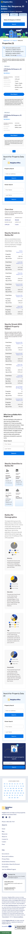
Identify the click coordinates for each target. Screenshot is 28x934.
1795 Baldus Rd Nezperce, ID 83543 (12, 70)
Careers (4, 841)
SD (9, 795)
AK (5, 784)
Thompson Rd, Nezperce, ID (19, 296)
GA (10, 786)
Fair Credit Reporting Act (12, 905)
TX (15, 795)
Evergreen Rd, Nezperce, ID (19, 399)
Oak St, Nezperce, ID (19, 251)
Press (3, 844)
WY (17, 797)
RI (4, 795)
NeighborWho (6, 40)
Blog (3, 831)
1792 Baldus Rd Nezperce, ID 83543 (12, 116)
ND (17, 790)
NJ (5, 793)
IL (18, 786)
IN (21, 786)
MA (11, 788)
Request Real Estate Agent (21, 927)
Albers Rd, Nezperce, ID (19, 307)
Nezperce (15, 40)
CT (20, 784)
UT (17, 795)
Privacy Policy (5, 859)
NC (14, 790)
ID (11, 40)
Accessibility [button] (5, 926)
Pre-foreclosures (23, 14)
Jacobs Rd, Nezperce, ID (19, 262)
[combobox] (14, 20)
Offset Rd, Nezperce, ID (19, 273)
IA (14, 786)
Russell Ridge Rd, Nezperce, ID (19, 388)
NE (19, 790)
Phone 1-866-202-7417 (8, 821)
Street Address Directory (8, 861)
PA (23, 793)
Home (3, 828)
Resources (4, 834)
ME (16, 788)
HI (12, 786)
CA (15, 784)
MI (19, 788)
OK (18, 793)
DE (5, 786)
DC (22, 784)
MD (14, 788)
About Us (4, 836)
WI (12, 797)
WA (10, 797)
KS (23, 786)
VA (20, 795)
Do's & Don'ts (5, 853)
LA (8, 788)
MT (11, 790)
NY (13, 793)
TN (12, 795)
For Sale (14, 14)
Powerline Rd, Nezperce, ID (19, 284)
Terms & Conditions (18, 916)
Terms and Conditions (8, 856)
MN (21, 788)
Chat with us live (8, 881)
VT (22, 795)
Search (14, 178)
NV (10, 793)
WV (15, 797)
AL (7, 784)
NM (7, 793)
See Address (7, 73)
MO (6, 790)
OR (21, 793)
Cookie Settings (5, 932)
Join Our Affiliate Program (9, 869)
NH (22, 790)
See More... (20, 55)
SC (7, 795)
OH (15, 793)
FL (7, 786)
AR (10, 784)
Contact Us (5, 839)
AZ (12, 784)
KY (5, 788)
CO (17, 784)
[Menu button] (26, 2)
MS (8, 790)
